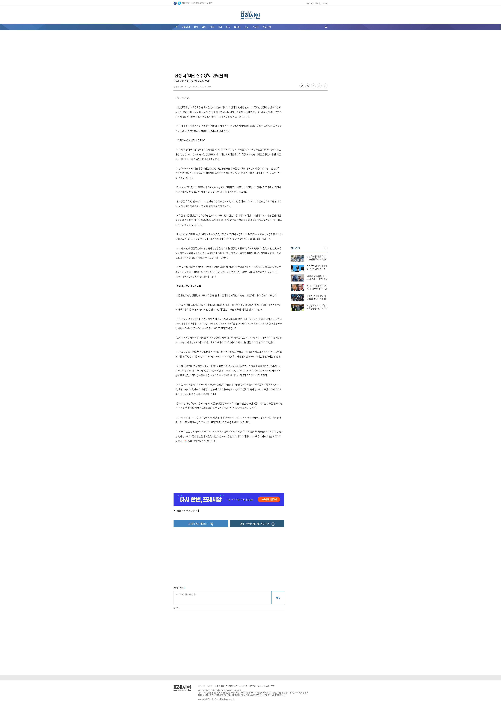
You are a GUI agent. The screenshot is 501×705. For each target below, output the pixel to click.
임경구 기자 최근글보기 (188, 510)
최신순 (176, 608)
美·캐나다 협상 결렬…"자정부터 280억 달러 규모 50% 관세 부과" (317, 308)
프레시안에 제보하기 (198, 524)
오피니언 (185, 27)
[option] (309, 281)
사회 (212, 27)
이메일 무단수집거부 (233, 686)
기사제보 (210, 686)
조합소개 (201, 686)
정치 (196, 27)
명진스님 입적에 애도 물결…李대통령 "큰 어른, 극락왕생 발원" (317, 269)
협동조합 (267, 27)
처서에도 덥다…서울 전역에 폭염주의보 (317, 277)
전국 (246, 27)
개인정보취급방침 (249, 686)
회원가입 (318, 3)
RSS (272, 686)
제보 (308, 3)
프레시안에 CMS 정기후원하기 (255, 524)
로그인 (325, 3)
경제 (204, 27)
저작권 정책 (219, 686)
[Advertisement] (250, 53)
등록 (278, 597)
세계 (220, 27)
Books (237, 27)
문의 (312, 3)
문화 (228, 27)
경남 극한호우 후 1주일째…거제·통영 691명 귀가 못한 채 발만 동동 (317, 259)
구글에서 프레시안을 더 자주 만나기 (199, 441)
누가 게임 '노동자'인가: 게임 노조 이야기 (316, 297)
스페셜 (255, 27)
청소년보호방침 (263, 686)
